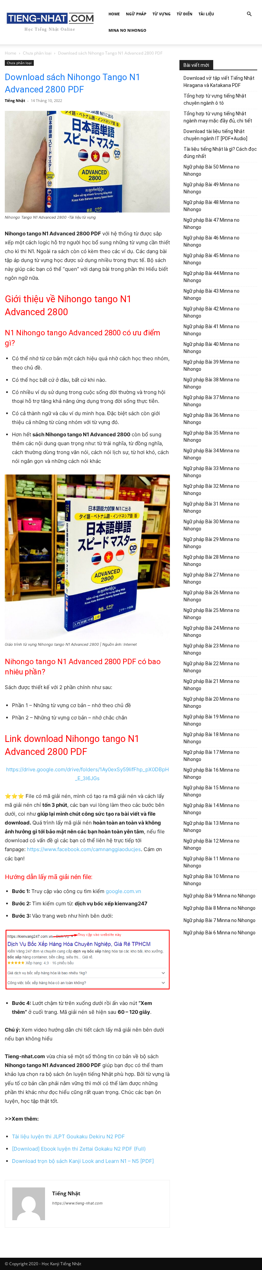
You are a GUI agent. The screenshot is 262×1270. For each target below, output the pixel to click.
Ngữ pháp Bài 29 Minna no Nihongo (211, 543)
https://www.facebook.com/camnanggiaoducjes (84, 849)
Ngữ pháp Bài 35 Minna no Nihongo (211, 436)
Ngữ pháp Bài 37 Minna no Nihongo (211, 401)
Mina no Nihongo (127, 30)
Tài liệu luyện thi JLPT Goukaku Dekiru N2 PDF (68, 1136)
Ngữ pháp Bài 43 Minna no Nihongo (211, 294)
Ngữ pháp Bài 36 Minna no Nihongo (211, 418)
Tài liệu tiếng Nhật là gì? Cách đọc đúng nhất (220, 152)
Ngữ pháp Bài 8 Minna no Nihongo (220, 908)
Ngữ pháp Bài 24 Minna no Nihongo (211, 631)
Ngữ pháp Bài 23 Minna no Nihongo (211, 649)
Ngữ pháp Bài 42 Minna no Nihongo (211, 312)
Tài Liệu (206, 13)
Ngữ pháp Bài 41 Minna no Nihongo (211, 330)
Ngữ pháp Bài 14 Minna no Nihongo (211, 809)
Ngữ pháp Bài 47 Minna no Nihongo (211, 223)
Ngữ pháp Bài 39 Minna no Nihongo (211, 365)
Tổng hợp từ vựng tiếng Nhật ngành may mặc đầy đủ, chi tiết (218, 117)
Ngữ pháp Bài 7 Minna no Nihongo (220, 920)
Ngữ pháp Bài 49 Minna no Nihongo (211, 188)
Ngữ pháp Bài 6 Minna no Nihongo (220, 932)
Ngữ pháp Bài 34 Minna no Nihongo (211, 454)
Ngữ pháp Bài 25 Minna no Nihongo (211, 614)
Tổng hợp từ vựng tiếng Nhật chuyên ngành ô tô (215, 99)
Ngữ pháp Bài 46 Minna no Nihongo (211, 241)
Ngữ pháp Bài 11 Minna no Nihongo (211, 862)
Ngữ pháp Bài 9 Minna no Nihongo (220, 896)
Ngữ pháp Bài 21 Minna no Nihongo (211, 684)
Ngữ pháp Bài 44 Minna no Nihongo (211, 277)
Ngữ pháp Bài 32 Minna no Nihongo (211, 489)
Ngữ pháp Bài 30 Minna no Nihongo (211, 525)
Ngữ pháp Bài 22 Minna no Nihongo (211, 667)
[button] (249, 14)
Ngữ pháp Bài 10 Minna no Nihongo (211, 880)
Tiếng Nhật (15, 100)
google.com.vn (123, 891)
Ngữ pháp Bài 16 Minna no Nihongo (211, 773)
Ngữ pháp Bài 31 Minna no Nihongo (211, 507)
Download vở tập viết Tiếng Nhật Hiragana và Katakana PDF (219, 81)
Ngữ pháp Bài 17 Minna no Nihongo (211, 755)
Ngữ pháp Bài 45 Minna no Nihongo (211, 259)
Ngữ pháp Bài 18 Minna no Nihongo (211, 738)
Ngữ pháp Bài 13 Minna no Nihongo (211, 826)
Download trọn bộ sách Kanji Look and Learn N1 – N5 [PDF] (83, 1161)
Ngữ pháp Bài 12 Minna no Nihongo (211, 844)
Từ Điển (184, 13)
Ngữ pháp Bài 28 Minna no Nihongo (211, 560)
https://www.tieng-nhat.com (77, 1203)
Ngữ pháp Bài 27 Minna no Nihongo (211, 578)
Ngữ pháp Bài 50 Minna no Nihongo (211, 170)
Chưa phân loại (37, 53)
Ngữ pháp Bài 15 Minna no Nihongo (211, 791)
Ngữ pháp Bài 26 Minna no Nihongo (211, 596)
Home (114, 13)
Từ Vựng (161, 13)
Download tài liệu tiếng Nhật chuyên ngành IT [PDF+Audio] (215, 135)
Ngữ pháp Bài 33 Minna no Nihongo (211, 472)
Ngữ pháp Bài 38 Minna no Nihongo (211, 383)
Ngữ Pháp (136, 13)
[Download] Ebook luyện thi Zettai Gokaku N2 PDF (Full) (79, 1148)
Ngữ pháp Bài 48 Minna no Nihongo (211, 206)
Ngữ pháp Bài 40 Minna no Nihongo (211, 347)
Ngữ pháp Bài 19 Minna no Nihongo (211, 720)
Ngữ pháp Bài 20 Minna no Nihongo (211, 702)
